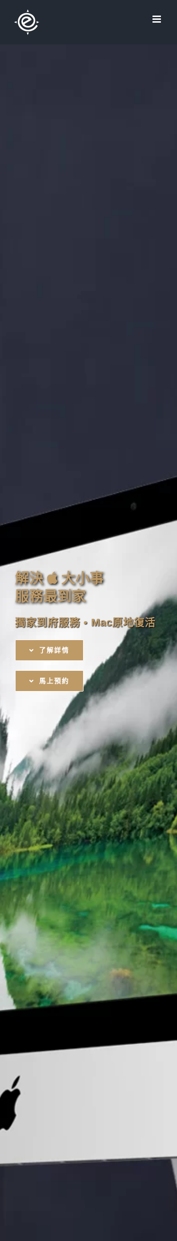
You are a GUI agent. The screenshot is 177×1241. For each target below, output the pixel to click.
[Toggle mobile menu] (157, 19)
